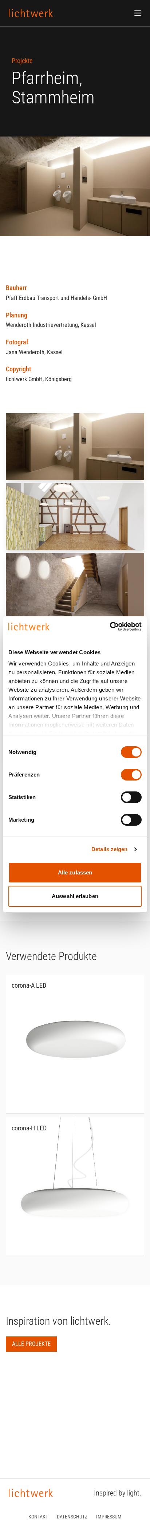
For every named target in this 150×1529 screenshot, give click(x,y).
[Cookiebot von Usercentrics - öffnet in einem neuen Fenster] (110, 626)
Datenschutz (72, 1517)
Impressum (109, 1517)
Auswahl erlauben (75, 896)
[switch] (131, 775)
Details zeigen (109, 849)
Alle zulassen (75, 872)
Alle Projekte (31, 1343)
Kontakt (38, 1517)
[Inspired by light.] (31, 13)
